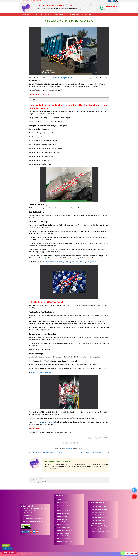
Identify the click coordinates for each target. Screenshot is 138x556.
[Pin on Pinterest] (70, 443)
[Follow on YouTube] (37, 531)
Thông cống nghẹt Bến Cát (98, 520)
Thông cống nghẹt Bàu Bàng (98, 523)
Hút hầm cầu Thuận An (63, 516)
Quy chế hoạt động (62, 502)
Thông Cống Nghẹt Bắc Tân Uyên (100, 531)
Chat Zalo (6, 545)
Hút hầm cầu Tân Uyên (63, 522)
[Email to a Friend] (67, 443)
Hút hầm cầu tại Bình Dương (64, 530)
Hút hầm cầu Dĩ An (62, 519)
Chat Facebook (7, 548)
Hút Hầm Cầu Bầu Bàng (63, 539)
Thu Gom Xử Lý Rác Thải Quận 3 (40, 372)
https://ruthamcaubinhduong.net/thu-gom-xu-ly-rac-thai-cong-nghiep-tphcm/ (71, 262)
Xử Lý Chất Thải (86, 14)
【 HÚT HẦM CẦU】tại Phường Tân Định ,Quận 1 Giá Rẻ (46, 452)
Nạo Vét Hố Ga (73, 14)
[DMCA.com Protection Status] (26, 526)
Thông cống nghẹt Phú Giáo (98, 529)
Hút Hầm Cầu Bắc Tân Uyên (64, 541)
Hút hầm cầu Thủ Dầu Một (64, 513)
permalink (81, 448)
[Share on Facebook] (62, 443)
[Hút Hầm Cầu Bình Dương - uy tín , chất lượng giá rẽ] (27, 7)
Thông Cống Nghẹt (59, 14)
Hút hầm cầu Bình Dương (64, 511)
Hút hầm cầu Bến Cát (62, 525)
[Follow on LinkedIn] (34, 531)
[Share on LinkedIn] (73, 443)
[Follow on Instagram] (111, 1)
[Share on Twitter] (64, 443)
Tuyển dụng (60, 508)
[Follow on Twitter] (114, 1)
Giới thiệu (59, 499)
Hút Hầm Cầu (45, 14)
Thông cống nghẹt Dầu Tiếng (99, 526)
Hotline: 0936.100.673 (9, 552)
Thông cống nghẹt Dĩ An (97, 512)
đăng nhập (39, 482)
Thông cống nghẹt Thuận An (98, 515)
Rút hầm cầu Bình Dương (63, 527)
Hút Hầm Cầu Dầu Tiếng (63, 536)
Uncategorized (69, 18)
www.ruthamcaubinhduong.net (34, 521)
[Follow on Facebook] (109, 1)
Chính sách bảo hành (62, 505)
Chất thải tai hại (35, 343)
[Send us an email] (116, 1)
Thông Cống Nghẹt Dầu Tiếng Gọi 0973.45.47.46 (93, 452)
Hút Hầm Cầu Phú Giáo (63, 533)
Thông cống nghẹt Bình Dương (99, 506)
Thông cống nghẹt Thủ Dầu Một (99, 509)
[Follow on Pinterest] (31, 531)
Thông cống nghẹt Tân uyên (98, 517)
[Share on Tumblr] (76, 443)
